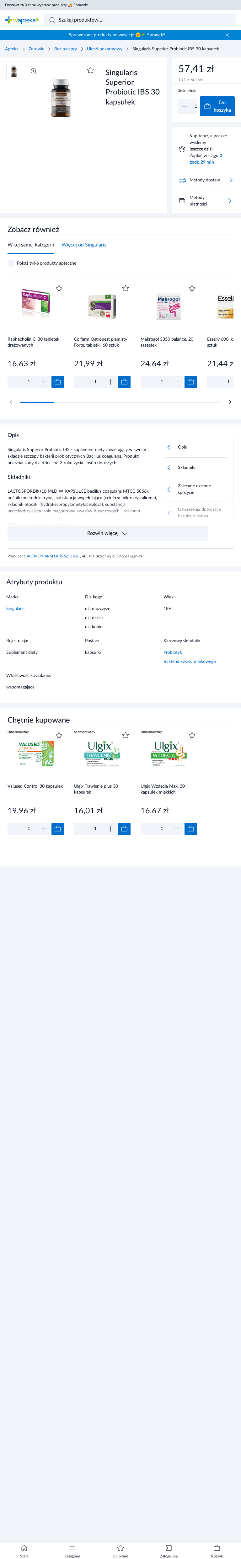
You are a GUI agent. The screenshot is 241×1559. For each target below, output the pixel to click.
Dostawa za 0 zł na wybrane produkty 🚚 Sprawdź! (46, 5)
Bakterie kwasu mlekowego (189, 661)
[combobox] (140, 20)
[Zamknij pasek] (227, 35)
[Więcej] (230, 201)
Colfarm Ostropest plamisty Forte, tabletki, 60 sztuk (100, 342)
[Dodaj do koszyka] (57, 382)
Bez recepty (65, 49)
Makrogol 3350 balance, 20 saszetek (167, 342)
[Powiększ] (34, 71)
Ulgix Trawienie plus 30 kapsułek (96, 789)
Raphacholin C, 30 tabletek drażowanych (33, 342)
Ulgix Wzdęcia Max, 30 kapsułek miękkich (163, 789)
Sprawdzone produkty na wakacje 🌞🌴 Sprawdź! (117, 35)
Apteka (12, 49)
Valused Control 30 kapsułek (35, 786)
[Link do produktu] (36, 335)
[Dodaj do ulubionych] (90, 70)
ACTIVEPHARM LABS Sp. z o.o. (53, 556)
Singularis (15, 609)
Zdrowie (36, 49)
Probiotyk (172, 652)
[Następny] (228, 402)
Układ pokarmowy (104, 49)
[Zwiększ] (44, 382)
